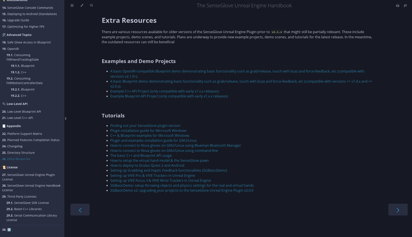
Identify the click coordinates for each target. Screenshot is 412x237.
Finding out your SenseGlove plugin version (145, 125)
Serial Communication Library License (31, 217)
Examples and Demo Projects (139, 61)
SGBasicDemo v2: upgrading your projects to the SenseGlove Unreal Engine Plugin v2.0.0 (181, 190)
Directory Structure (18, 153)
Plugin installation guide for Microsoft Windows (148, 130)
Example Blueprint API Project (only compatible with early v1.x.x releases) (169, 96)
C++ (18, 72)
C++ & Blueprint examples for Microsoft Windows (149, 135)
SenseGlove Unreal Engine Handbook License (31, 187)
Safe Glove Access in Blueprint (26, 42)
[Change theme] (82, 5)
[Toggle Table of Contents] (72, 5)
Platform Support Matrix (22, 134)
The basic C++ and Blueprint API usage (141, 155)
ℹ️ (6, 230)
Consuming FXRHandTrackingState (22, 57)
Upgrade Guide (15, 20)
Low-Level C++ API (17, 118)
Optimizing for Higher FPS (23, 27)
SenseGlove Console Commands (27, 8)
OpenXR (10, 49)
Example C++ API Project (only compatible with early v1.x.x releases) (164, 91)
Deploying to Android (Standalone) (29, 14)
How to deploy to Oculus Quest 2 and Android (147, 165)
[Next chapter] (398, 209)
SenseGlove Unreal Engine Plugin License (28, 177)
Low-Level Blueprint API (21, 111)
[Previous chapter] (80, 209)
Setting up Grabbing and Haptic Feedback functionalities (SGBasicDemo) (168, 170)
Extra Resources (16, 159)
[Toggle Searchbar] (91, 5)
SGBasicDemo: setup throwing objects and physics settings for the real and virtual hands (182, 185)
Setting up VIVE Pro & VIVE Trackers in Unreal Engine (152, 175)
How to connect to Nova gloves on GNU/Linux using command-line (164, 150)
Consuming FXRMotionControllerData (24, 80)
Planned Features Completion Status (31, 140)
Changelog (12, 146)
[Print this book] (398, 5)
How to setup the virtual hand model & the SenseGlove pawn (159, 160)
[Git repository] (405, 5)
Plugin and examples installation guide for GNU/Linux (153, 140)
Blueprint (23, 66)
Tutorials (113, 115)
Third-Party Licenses (19, 196)
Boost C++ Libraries (24, 209)
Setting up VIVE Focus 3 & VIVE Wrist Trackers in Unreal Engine (160, 180)
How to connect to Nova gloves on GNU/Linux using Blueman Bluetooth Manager (175, 145)
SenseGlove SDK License (27, 203)
